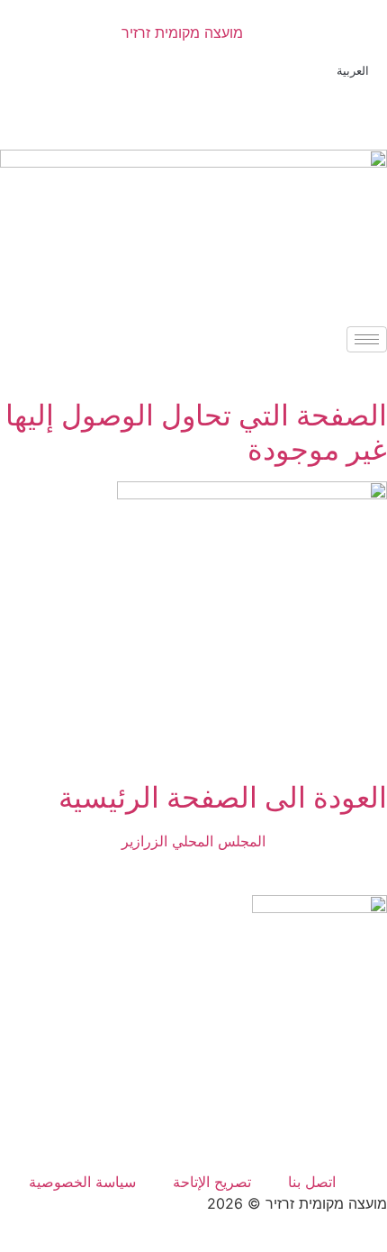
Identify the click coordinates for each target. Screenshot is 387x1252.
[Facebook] (193, 99)
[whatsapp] (193, 1102)
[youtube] (193, 1142)
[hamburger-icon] (366, 339)
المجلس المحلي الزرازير (194, 841)
